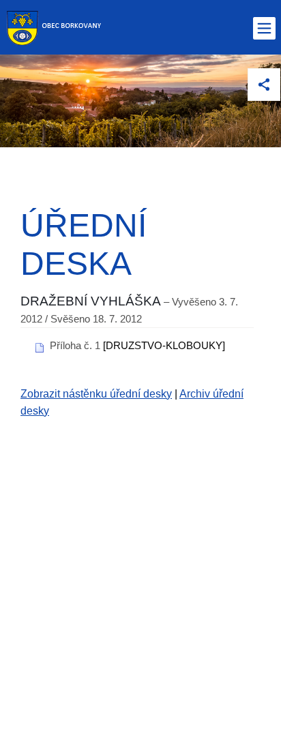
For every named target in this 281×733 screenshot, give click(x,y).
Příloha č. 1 (75, 345)
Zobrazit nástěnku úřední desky (96, 394)
